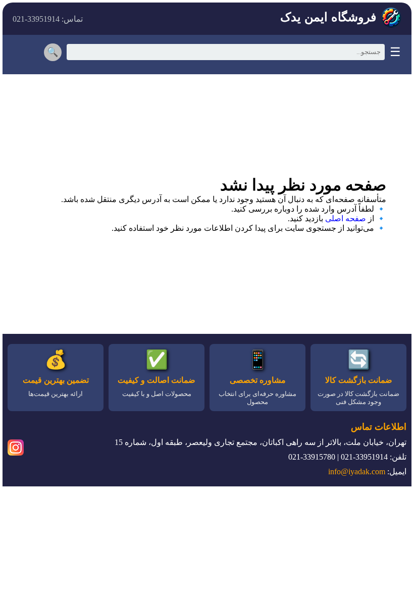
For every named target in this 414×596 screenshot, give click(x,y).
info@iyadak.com (356, 471)
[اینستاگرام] (16, 449)
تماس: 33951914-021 (48, 19)
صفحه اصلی (345, 218)
